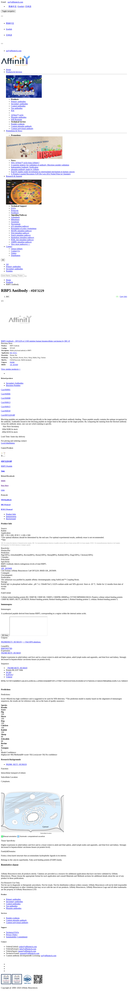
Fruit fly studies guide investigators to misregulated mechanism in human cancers (43, 172)
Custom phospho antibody (21, 126)
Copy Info (123, 296)
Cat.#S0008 (5, 398)
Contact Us (15, 251)
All (7, 264)
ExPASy (9, 675)
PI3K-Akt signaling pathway (22, 240)
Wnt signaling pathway (20, 233)
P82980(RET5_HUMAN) (11, 642)
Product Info (11, 514)
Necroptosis (15, 224)
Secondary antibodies (19, 104)
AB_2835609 (14, 365)
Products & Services (14, 72)
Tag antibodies (16, 108)
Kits (12, 110)
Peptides (9, 271)
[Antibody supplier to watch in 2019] (6, 984)
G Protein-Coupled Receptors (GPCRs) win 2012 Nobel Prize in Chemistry (41, 174)
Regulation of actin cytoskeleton (23, 228)
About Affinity (17, 249)
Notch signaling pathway (21, 235)
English (21, 6)
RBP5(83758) (6, 648)
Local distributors (8, 443)
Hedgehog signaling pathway (22, 237)
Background (11, 519)
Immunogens (11, 516)
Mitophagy (15, 219)
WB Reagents (16, 119)
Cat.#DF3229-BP (8, 415)
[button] (4, 343)
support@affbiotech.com (29, 953)
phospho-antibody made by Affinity (25, 169)
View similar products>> (10, 369)
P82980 (12, 362)
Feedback (15, 213)
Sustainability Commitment (16, 937)
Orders (13, 253)
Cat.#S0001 (5, 390)
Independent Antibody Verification (24, 167)
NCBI (8, 672)
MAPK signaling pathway (21, 231)
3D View (5, 635)
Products (9, 282)
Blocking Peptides (13, 385)
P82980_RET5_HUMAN (16, 764)
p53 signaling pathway (20, 226)
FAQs (13, 208)
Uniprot (9, 677)
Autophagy (15, 217)
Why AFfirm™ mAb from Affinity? (25, 163)
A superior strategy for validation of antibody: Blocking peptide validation (40, 165)
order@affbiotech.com (28, 947)
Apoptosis (15, 222)
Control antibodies (18, 106)
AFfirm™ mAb (17, 115)
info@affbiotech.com (27, 949)
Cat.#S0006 (5, 394)
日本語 (28, 6)
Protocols (14, 210)
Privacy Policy (12, 935)
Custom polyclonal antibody (22, 128)
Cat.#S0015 (5, 407)
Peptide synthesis (17, 124)
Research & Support (14, 176)
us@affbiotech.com (15, 2)
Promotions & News (14, 131)
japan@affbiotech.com (27, 951)
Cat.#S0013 (5, 402)
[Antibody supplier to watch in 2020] (17, 984)
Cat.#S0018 (5, 411)
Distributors (15, 255)
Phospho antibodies (18, 117)
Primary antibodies (18, 101)
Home (8, 70)
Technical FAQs (12, 932)
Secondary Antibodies (14, 383)
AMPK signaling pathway (21, 242)
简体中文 (12, 6)
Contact (9, 246)
